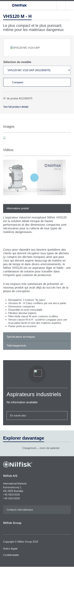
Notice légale (10, 548)
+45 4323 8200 (11, 498)
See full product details (16, 106)
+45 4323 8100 (11, 494)
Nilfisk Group (12, 523)
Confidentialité (11, 554)
